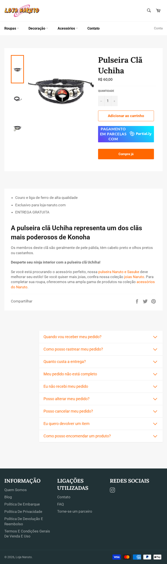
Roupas (10, 28)
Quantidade (106, 90)
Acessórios (67, 28)
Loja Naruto (24, 557)
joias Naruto (134, 277)
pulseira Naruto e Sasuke (118, 272)
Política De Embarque (22, 504)
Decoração (37, 28)
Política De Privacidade (23, 511)
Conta (158, 28)
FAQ (60, 504)
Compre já (126, 154)
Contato (93, 28)
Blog (8, 497)
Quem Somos (15, 490)
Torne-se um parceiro (74, 511)
